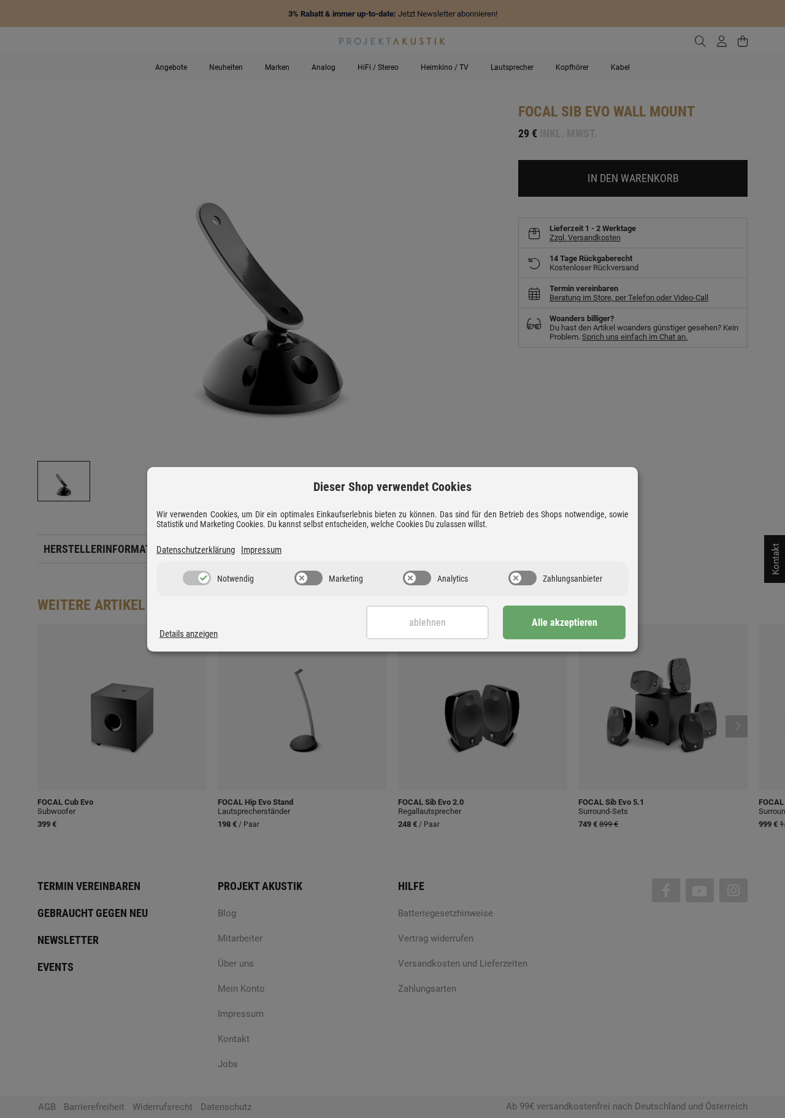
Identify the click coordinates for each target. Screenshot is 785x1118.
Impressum (261, 549)
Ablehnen (427, 622)
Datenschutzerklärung (195, 549)
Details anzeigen (188, 633)
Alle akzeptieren (564, 622)
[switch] (197, 578)
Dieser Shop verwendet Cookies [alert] (392, 486)
